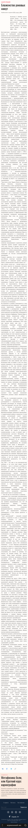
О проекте (6, 803)
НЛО (14, 12)
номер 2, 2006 (19, 12)
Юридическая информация (14, 822)
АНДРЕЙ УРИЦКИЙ (5, 2)
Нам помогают (21, 803)
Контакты (13, 803)
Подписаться (24, 807)
